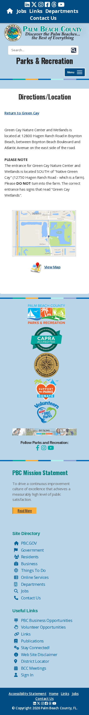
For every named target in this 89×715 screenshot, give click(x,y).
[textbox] (44, 189)
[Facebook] (47, 4)
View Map (52, 266)
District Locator (34, 661)
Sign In (26, 675)
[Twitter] (34, 4)
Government (32, 550)
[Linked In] (27, 4)
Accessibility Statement (27, 693)
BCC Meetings (33, 668)
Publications (32, 641)
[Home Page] (10, 11)
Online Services (34, 577)
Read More (25, 510)
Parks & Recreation (44, 60)
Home (53, 693)
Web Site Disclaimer (38, 654)
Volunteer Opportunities (43, 627)
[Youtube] (61, 4)
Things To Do (33, 570)
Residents (29, 557)
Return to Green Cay (21, 112)
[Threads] (54, 4)
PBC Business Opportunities (46, 620)
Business (28, 563)
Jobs (21, 11)
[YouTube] (50, 448)
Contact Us (43, 18)
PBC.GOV (28, 543)
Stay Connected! (34, 647)
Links (36, 11)
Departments (61, 11)
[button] (74, 50)
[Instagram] (41, 4)
